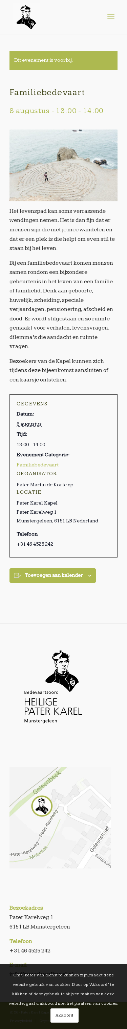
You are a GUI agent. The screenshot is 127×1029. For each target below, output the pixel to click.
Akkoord (64, 1015)
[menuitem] (110, 17)
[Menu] (110, 17)
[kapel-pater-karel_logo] (53, 16)
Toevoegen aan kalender (54, 575)
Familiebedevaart (38, 465)
